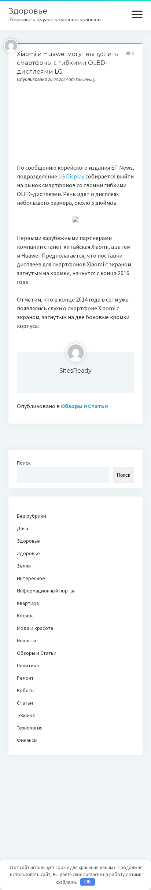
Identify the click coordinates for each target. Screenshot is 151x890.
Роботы (25, 690)
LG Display (71, 176)
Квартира (28, 603)
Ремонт (25, 678)
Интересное (31, 578)
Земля (24, 565)
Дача (22, 528)
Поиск (24, 462)
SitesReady (75, 370)
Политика (28, 665)
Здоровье (27, 10)
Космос (25, 615)
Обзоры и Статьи (84, 406)
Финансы (27, 740)
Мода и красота (35, 628)
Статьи (25, 702)
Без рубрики (31, 516)
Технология (30, 727)
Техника (26, 715)
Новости (26, 640)
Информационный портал (46, 590)
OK (87, 882)
